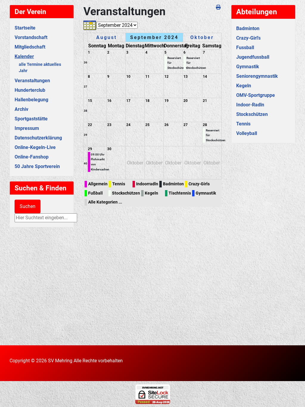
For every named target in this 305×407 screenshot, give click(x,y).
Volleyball (246, 133)
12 (166, 76)
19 (166, 101)
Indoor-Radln (250, 105)
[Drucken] (219, 7)
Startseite (25, 28)
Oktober (202, 37)
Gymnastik (206, 193)
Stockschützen (126, 193)
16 (109, 101)
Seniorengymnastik (257, 76)
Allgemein (98, 184)
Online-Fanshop (32, 157)
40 (85, 163)
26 (166, 125)
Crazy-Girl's (248, 38)
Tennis (118, 184)
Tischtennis (180, 193)
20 (185, 101)
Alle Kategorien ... (105, 202)
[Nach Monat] (90, 25)
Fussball (245, 47)
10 (128, 76)
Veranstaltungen (32, 80)
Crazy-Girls (199, 184)
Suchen (27, 206)
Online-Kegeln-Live (35, 147)
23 (109, 125)
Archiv (21, 109)
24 (128, 125)
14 (205, 76)
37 (85, 86)
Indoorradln (147, 184)
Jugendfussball (252, 57)
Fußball (95, 193)
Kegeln (151, 193)
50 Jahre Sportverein (37, 166)
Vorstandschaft (31, 37)
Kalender (24, 56)
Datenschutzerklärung (38, 138)
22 (90, 125)
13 (185, 76)
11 (147, 76)
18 (147, 101)
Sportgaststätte (31, 119)
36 (85, 62)
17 (128, 101)
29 (90, 149)
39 (85, 134)
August (106, 37)
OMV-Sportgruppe (255, 95)
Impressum (27, 128)
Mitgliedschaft (30, 47)
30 (109, 149)
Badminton (173, 184)
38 (85, 110)
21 (205, 101)
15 (90, 101)
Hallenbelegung (31, 99)
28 (205, 125)
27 (185, 125)
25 (147, 125)
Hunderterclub (30, 90)
